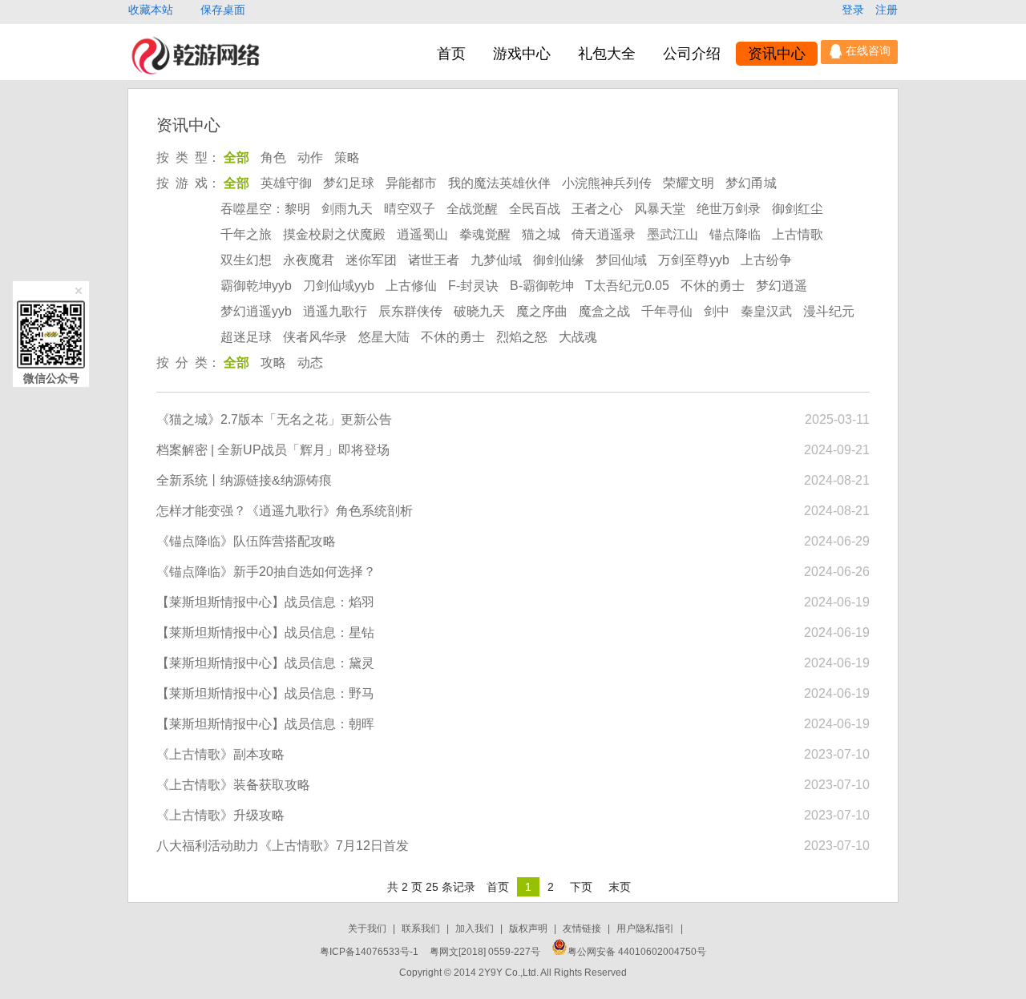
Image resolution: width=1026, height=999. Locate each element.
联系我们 (422, 928)
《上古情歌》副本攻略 (220, 754)
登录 (854, 9)
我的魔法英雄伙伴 (499, 183)
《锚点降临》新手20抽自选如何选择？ (266, 571)
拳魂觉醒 (485, 234)
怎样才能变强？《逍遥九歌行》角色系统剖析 (284, 511)
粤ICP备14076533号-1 (369, 951)
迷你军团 (371, 260)
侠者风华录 (315, 337)
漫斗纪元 (828, 311)
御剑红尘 (797, 209)
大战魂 (578, 337)
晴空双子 (409, 209)
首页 (451, 54)
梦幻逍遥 (781, 285)
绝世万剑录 (729, 209)
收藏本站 (152, 9)
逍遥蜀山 (422, 234)
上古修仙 (411, 285)
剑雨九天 (347, 209)
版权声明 (529, 928)
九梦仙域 (496, 260)
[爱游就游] (195, 73)
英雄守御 (286, 183)
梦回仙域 (621, 260)
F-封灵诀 (473, 285)
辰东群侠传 (410, 311)
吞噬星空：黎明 (265, 209)
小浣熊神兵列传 (607, 183)
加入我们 (475, 928)
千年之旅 (246, 234)
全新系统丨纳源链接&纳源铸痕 (244, 480)
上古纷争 (766, 260)
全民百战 (534, 209)
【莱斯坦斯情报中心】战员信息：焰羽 (265, 602)
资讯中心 (777, 54)
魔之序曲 (542, 311)
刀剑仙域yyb (338, 285)
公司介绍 (692, 54)
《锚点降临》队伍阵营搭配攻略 (246, 541)
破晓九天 (479, 311)
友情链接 (583, 928)
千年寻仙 (667, 311)
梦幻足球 (348, 183)
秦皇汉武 (766, 311)
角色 (273, 157)
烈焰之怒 (521, 337)
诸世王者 (433, 260)
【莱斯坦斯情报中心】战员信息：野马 (265, 693)
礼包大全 (607, 54)
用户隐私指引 (646, 928)
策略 (347, 157)
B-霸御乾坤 (542, 285)
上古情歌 (797, 234)
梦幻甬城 (751, 183)
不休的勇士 (713, 285)
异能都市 (411, 183)
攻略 (273, 362)
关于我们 (368, 928)
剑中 (716, 311)
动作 (310, 157)
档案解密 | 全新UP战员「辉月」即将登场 (273, 450)
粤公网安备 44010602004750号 (637, 951)
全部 (236, 157)
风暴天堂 (659, 209)
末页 (619, 886)
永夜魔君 (308, 260)
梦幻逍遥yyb (256, 311)
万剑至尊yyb (693, 260)
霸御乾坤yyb (256, 285)
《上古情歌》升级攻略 (220, 815)
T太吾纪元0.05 (627, 285)
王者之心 (597, 209)
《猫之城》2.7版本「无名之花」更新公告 (274, 419)
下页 (581, 886)
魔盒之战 (604, 311)
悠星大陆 (384, 337)
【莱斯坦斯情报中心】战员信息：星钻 (265, 632)
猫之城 (541, 234)
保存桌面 (222, 9)
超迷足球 (246, 337)
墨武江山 (672, 234)
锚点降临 (735, 234)
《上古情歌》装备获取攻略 (233, 785)
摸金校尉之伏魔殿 (334, 234)
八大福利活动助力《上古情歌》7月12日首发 (282, 845)
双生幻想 (246, 260)
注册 (886, 9)
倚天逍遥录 (604, 234)
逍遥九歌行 (335, 311)
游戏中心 (522, 54)
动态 (310, 362)
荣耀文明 (688, 183)
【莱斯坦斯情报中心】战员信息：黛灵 (265, 663)
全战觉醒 (472, 209)
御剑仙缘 (558, 260)
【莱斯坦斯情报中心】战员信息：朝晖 (265, 724)
